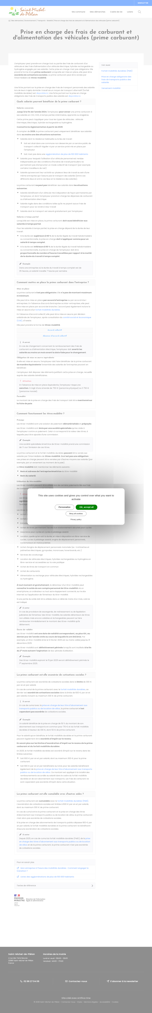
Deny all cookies (76, 514)
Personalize (64, 507)
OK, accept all (86, 507)
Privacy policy (76, 519)
